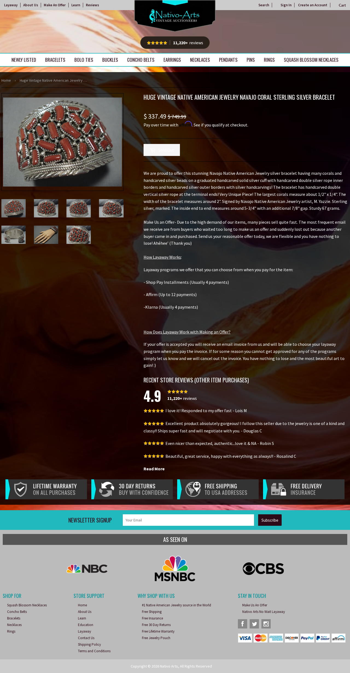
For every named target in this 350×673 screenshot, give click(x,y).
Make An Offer (55, 5)
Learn (75, 5)
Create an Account (312, 5)
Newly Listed (23, 59)
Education (85, 624)
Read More (154, 468)
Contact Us (86, 638)
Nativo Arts (169, 666)
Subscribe (269, 520)
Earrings (172, 59)
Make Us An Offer (254, 605)
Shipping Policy (89, 644)
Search (263, 5)
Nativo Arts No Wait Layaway (263, 611)
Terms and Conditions (94, 651)
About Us (30, 5)
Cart (342, 5)
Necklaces (200, 59)
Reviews (92, 5)
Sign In (286, 5)
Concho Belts (140, 59)
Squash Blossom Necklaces (311, 59)
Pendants (228, 59)
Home (6, 80)
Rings (269, 59)
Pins (251, 59)
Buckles (110, 59)
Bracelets (55, 59)
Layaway (11, 5)
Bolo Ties (83, 59)
